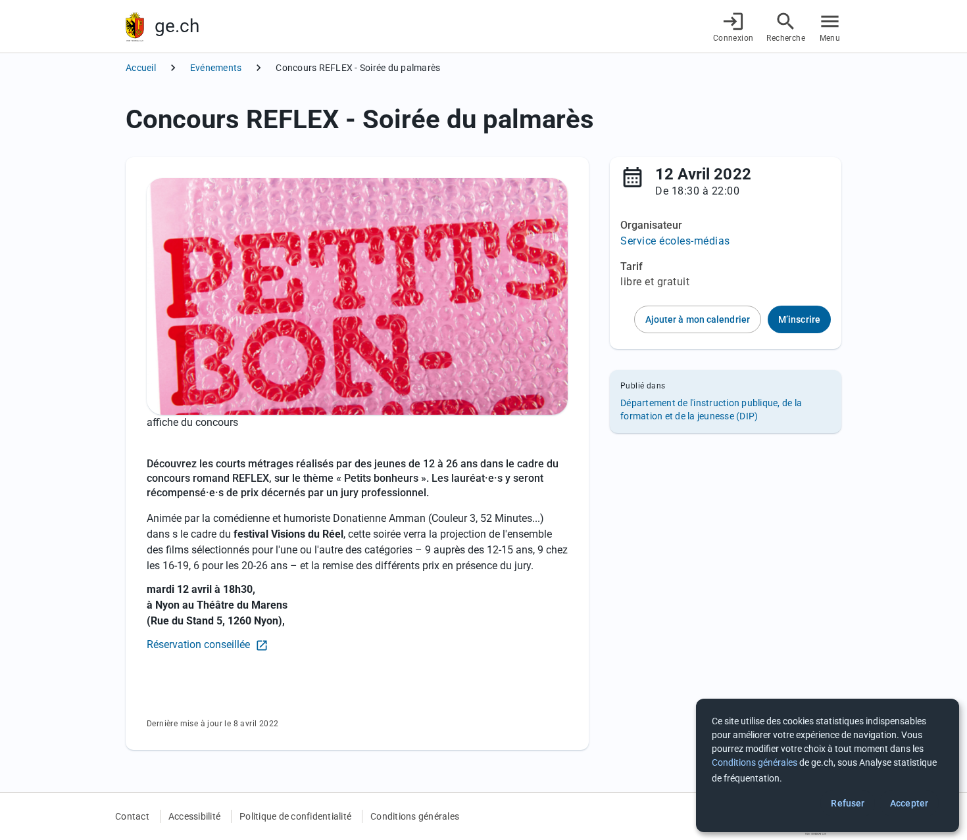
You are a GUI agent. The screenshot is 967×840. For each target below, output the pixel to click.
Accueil (141, 67)
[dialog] (827, 765)
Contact (132, 816)
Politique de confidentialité (295, 816)
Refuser (847, 803)
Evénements (216, 67)
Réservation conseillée (200, 644)
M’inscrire (799, 319)
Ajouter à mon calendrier (697, 319)
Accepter (909, 803)
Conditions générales (414, 816)
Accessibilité (194, 816)
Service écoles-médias (675, 241)
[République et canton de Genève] (135, 26)
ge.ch (177, 26)
